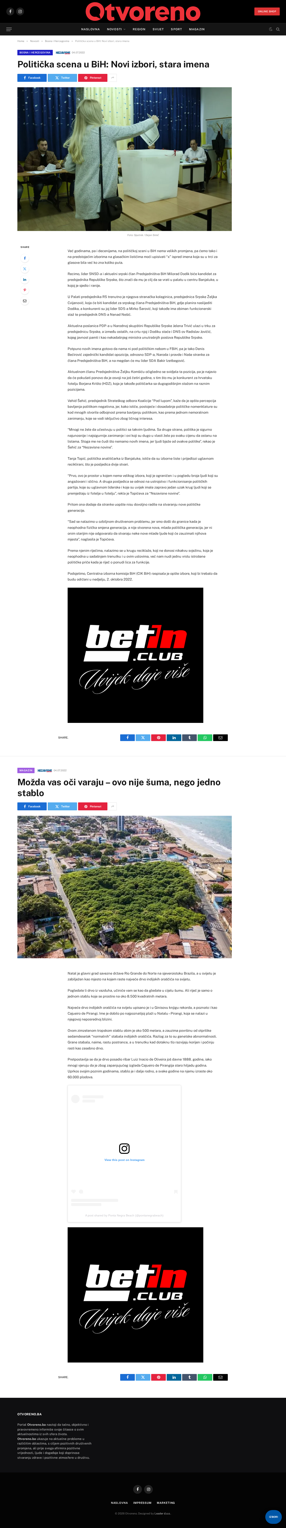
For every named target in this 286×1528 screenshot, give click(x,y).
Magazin (197, 29)
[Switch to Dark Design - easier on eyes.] (270, 29)
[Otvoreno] (143, 11)
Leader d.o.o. (163, 1513)
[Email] (25, 301)
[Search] (277, 29)
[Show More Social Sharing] (112, 78)
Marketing (166, 1502)
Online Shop (267, 11)
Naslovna (90, 29)
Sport (176, 29)
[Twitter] (25, 269)
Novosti (114, 29)
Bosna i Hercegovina (35, 52)
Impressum (142, 1502)
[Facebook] (25, 258)
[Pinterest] (25, 290)
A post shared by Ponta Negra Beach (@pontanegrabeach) (124, 1215)
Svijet (158, 29)
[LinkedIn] (25, 279)
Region (139, 29)
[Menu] (9, 29)
